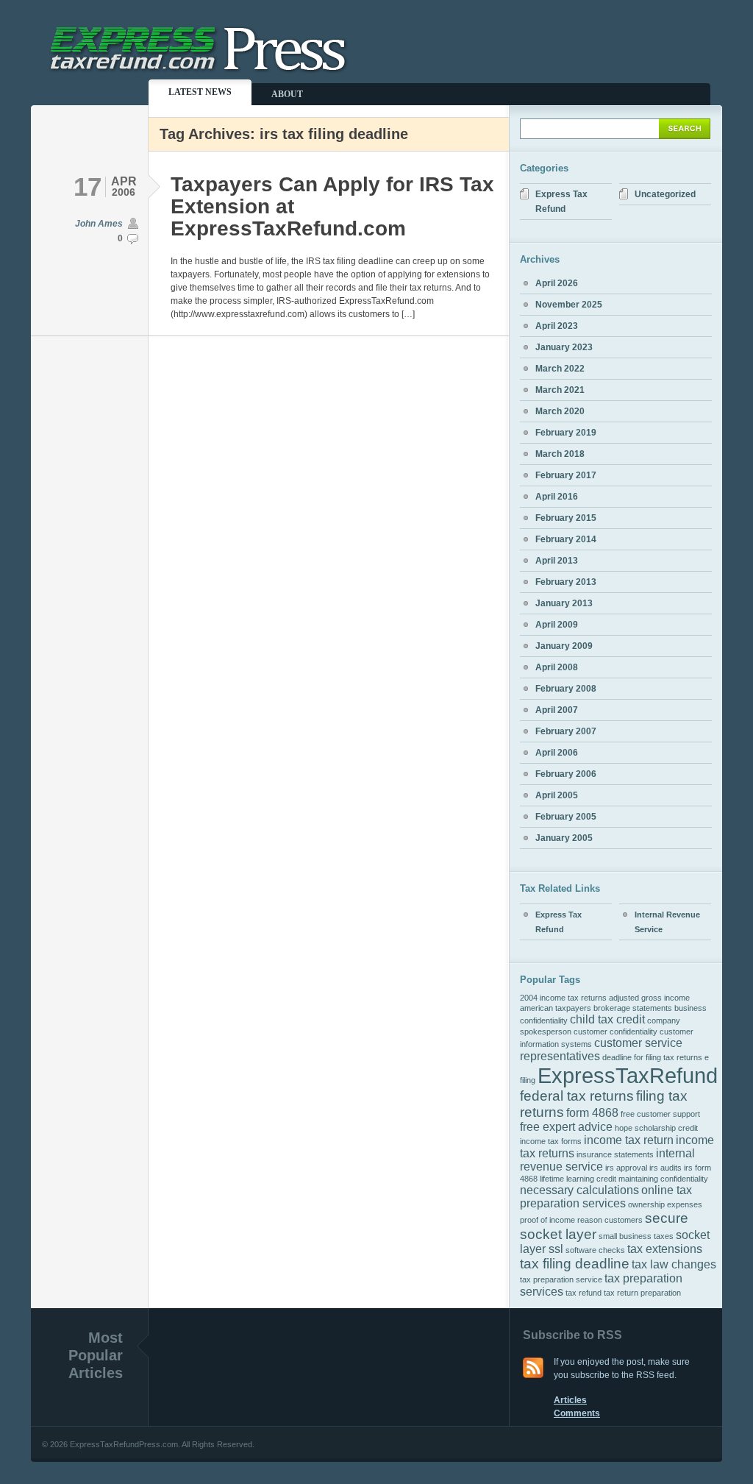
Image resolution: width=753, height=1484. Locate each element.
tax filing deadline (574, 1263)
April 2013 (556, 560)
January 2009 (564, 646)
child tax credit (607, 1019)
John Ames (99, 224)
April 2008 (556, 667)
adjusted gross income (649, 997)
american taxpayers (555, 1008)
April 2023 (556, 326)
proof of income (547, 1219)
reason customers (610, 1219)
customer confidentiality (615, 1031)
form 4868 (592, 1113)
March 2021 (560, 390)
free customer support (660, 1114)
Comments (577, 1413)
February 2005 (565, 817)
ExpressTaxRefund (628, 1075)
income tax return (629, 1140)
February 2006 (565, 774)
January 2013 (564, 603)
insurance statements (615, 1154)
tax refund (583, 1292)
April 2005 (556, 795)
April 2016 (556, 496)
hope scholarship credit (656, 1127)
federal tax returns (577, 1096)
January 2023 (564, 347)
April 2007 (556, 710)
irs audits (665, 1167)
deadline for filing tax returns (652, 1057)
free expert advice (566, 1127)
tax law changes (674, 1264)
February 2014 (565, 539)
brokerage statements (632, 1008)
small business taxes (636, 1236)
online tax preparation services (606, 1197)
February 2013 (565, 582)
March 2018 (560, 454)
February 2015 (565, 518)
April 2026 (556, 283)
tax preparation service (561, 1279)
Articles (570, 1400)
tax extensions (664, 1249)
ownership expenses (665, 1204)
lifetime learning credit (578, 1178)
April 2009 (556, 624)
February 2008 (565, 689)
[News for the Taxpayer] (200, 71)
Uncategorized (665, 194)
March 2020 (560, 411)
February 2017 (565, 475)
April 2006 (556, 753)
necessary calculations (579, 1190)
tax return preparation (642, 1292)
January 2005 (564, 838)
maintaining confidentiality (663, 1178)
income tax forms (551, 1141)
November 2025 (568, 304)
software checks (595, 1250)
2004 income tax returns (563, 997)
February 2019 (565, 432)
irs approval (626, 1167)
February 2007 (565, 731)
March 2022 (560, 368)
